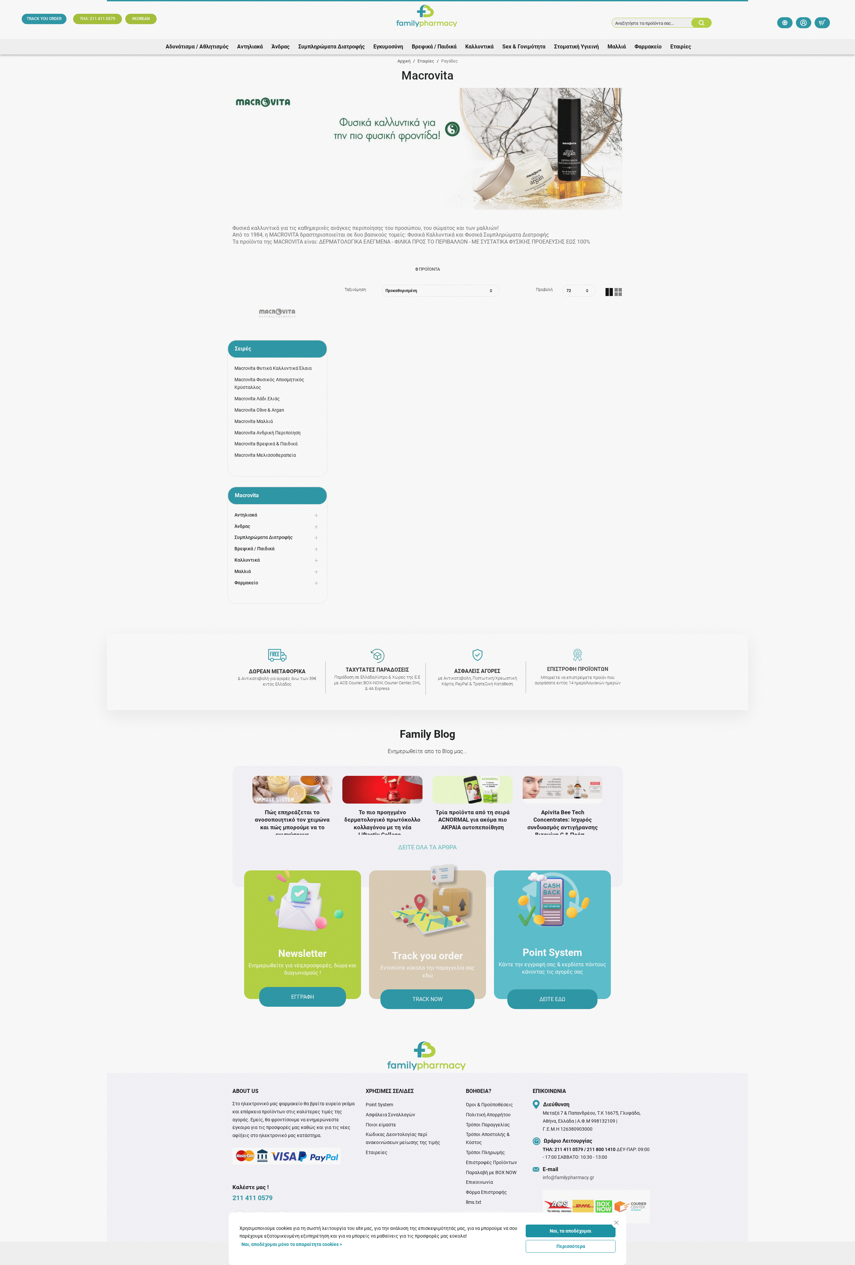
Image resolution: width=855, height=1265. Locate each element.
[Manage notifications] (839, 1250)
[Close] (616, 1223)
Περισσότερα (570, 1246)
